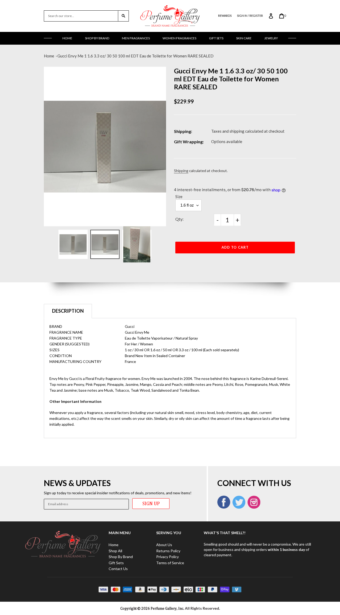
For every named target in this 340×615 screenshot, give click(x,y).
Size (178, 196)
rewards (225, 15)
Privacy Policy (167, 556)
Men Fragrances (136, 38)
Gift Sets (216, 38)
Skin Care (244, 38)
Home (67, 38)
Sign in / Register (250, 15)
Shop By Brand (97, 38)
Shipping (181, 170)
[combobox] (81, 16)
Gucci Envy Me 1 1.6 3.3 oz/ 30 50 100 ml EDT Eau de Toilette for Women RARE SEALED (135, 55)
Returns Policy (168, 551)
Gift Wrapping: (189, 141)
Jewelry (271, 38)
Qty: (179, 218)
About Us (164, 544)
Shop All (115, 551)
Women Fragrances (179, 38)
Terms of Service (170, 562)
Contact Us (118, 568)
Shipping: (183, 131)
